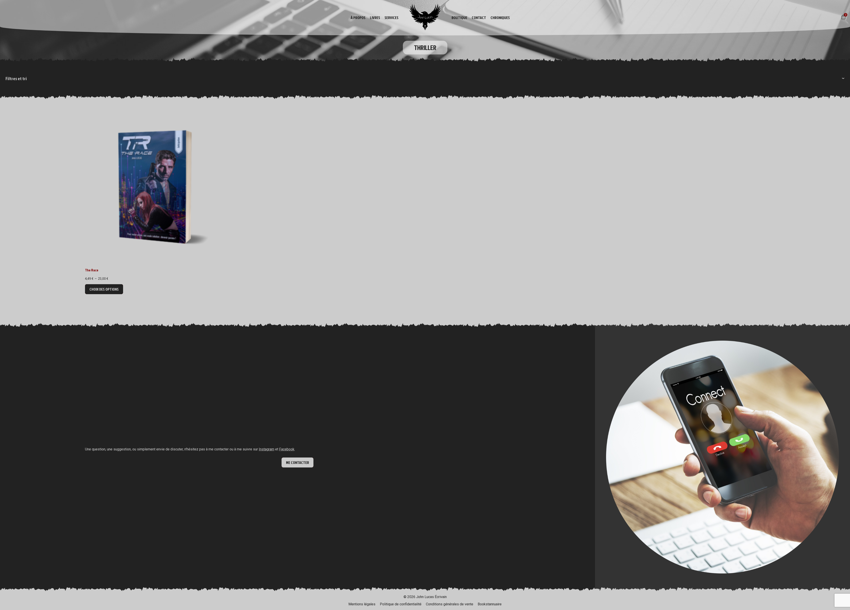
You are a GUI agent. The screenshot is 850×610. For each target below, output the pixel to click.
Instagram (266, 449)
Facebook (286, 449)
